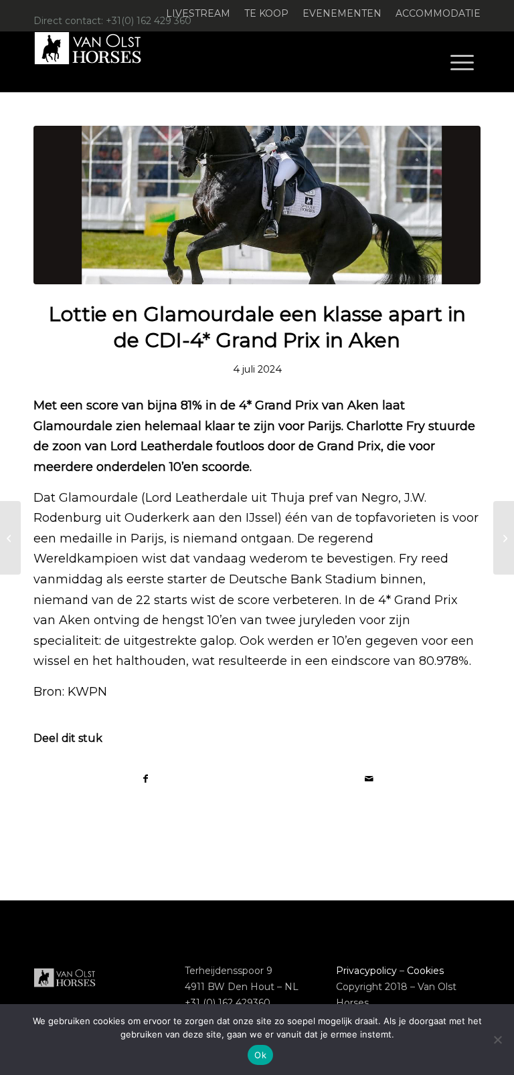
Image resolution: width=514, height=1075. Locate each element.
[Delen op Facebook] (145, 779)
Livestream (198, 13)
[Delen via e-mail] (369, 779)
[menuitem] (198, 13)
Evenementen (342, 13)
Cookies (425, 971)
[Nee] (497, 1039)
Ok (260, 1055)
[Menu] (462, 61)
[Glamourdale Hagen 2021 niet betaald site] (257, 205)
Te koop (266, 13)
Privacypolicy (366, 971)
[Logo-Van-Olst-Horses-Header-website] (96, 61)
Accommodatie (438, 13)
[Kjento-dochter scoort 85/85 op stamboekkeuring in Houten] (503, 538)
